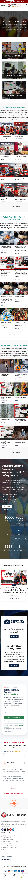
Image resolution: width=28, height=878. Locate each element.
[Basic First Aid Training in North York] (21, 148)
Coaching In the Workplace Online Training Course (5, 442)
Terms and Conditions (20, 866)
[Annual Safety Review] (21, 389)
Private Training (4, 139)
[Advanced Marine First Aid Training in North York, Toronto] (7, 238)
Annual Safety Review (20, 397)
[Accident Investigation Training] (21, 366)
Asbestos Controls (5, 419)
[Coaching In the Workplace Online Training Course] (7, 433)
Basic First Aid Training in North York (20, 157)
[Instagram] (8, 829)
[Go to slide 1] (11, 788)
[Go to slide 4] (14, 788)
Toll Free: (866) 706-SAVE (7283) (11, 841)
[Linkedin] (13, 829)
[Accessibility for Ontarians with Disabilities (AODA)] (7, 366)
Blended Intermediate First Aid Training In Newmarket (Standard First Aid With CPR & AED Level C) (21, 273)
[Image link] (14, 814)
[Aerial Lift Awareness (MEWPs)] (7, 389)
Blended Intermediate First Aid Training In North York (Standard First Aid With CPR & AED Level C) (7, 299)
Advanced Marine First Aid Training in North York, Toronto (6, 248)
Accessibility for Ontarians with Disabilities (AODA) (5, 376)
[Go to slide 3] (13, 788)
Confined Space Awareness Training (20, 441)
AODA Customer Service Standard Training (5, 158)
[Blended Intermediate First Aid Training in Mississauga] (7, 263)
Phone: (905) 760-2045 (8, 839)
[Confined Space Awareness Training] (21, 433)
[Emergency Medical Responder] (7, 314)
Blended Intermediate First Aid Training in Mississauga (6, 272)
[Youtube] (10, 829)
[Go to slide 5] (15, 788)
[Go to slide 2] (12, 788)
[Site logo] (15, 5)
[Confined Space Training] (7, 190)
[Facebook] (2, 829)
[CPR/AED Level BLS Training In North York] (21, 288)
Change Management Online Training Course (21, 420)
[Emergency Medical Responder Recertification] (21, 314)
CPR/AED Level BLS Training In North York (20, 297)
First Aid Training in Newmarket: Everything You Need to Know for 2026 (14, 590)
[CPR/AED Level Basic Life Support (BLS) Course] (21, 190)
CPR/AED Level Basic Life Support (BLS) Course (21, 198)
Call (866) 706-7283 (15, 721)
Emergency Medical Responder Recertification (20, 324)
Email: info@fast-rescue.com (10, 849)
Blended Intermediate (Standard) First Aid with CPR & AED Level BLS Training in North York (21, 248)
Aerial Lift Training (19, 136)
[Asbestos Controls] (7, 411)
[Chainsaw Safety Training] (21, 170)
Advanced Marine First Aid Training (6, 137)
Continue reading (14, 598)
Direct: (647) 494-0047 (8, 843)
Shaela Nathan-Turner (13, 595)
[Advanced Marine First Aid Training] (7, 128)
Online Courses (4, 378)
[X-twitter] (5, 829)
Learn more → (14, 3)
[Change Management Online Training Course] (21, 411)
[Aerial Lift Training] (21, 128)
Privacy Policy (14, 868)
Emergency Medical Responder (6, 323)
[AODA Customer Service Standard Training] (7, 148)
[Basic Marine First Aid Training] (7, 170)
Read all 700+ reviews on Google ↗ (15, 793)
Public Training (4, 250)
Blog (14, 584)
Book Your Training (13, 717)
